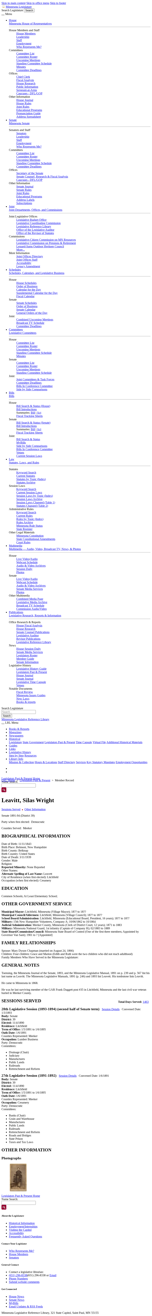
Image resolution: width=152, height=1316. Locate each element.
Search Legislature (12, 10)
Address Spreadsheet (28, 116)
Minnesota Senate (19, 123)
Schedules (15, 269)
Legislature (15, 742)
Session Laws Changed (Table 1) (35, 502)
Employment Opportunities (131, 762)
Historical (14, 738)
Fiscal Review (24, 692)
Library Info (16, 758)
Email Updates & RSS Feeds (26, 1306)
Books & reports (26, 702)
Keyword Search (26, 472)
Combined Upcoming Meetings (34, 319)
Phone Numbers (18, 1278)
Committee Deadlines (29, 70)
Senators (21, 133)
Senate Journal (24, 186)
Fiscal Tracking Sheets (29, 416)
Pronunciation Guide (28, 113)
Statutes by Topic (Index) (31, 479)
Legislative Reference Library (33, 226)
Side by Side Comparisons (31, 389)
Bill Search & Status (28, 439)
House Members (26, 33)
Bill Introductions (26, 409)
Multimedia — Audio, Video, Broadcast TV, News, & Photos (45, 549)
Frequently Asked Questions (25, 1236)
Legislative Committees (22, 332)
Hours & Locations (46, 762)
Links (12, 748)
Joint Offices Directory (29, 256)
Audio (34, 559)
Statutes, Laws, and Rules (24, 462)
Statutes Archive (25, 482)
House (12, 20)
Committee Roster (26, 56)
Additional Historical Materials (124, 742)
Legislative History (20, 752)
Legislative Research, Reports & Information (35, 615)
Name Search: (9, 1199)
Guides (13, 745)
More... (20, 249)
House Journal (24, 100)
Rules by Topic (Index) (29, 519)
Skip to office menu (37, 3)
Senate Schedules (26, 302)
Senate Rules (24, 189)
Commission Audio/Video (31, 608)
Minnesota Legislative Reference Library (25, 719)
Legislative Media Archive (31, 602)
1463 (146, 1001)
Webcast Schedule (27, 562)
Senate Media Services (29, 588)
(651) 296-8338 (18, 1275)
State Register (24, 529)
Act (39, 412)
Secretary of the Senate (29, 173)
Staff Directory (66, 762)
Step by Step (16, 755)
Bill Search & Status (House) (33, 406)
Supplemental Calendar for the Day (37, 292)
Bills (11, 392)
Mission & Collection (21, 762)
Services (81, 762)
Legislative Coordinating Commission (38, 223)
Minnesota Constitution (30, 535)
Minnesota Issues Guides (30, 695)
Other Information (35, 809)
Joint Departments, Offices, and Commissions (35, 209)
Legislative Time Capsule (31, 682)
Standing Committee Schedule (34, 63)
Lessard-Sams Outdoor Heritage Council (40, 246)
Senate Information (27, 662)
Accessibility (23, 263)
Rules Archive (24, 522)
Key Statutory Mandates (101, 762)
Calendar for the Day (28, 289)
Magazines (15, 732)
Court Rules (23, 542)
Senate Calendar (25, 309)
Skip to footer (58, 3)
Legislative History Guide (31, 668)
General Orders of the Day (31, 312)
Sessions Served (10, 809)
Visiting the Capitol (20, 1229)
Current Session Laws (29, 455)
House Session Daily (28, 648)
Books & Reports (19, 729)
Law (11, 459)
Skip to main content (13, 3)
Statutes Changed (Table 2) (32, 505)
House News (16, 1296)
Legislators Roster (26, 655)
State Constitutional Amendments (35, 539)
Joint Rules (22, 106)
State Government (33, 742)
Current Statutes (25, 475)
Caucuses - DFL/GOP (29, 93)
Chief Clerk (23, 76)
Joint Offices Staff (26, 259)
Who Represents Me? (29, 46)
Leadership (22, 36)
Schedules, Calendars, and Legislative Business (36, 273)
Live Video (22, 559)
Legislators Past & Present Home (20, 778)
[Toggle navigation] (2, 15)
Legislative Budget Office (31, 219)
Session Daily (24, 569)
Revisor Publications (28, 638)
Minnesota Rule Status (29, 525)
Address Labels (25, 199)
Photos (20, 572)
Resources (30, 755)
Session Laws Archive (29, 499)
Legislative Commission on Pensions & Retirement (46, 243)
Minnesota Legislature (19, 6)
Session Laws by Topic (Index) (34, 495)
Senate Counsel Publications (32, 632)
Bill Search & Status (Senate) (33, 422)
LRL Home (8, 780)
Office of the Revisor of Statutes (35, 233)
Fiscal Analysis (25, 80)
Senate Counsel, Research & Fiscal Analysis (42, 176)
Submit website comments (24, 1281)
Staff (19, 40)
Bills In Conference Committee (34, 386)
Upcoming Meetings (28, 60)
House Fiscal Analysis (29, 625)
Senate (13, 120)
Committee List (25, 53)
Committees (16, 329)
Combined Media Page (29, 598)
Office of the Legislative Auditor (35, 229)
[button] (18, 1177)
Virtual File (99, 742)
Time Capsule (84, 742)
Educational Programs (29, 110)
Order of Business (26, 286)
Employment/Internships (23, 1226)
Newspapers (16, 735)
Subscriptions (24, 203)
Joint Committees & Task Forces (35, 379)
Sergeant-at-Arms (26, 90)
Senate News (16, 1299)
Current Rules (24, 515)
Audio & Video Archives (31, 565)
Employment (23, 43)
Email (52, 1275)
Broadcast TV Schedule (30, 322)
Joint (11, 206)
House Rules (23, 103)
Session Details (111, 1009)
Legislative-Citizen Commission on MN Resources (46, 239)
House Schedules (26, 283)
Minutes (21, 66)
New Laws (22, 698)
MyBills (21, 442)
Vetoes (20, 452)
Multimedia (15, 545)
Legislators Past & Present (31, 672)
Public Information (27, 86)
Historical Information (22, 1223)
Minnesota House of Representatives (30, 23)
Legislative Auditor (27, 635)
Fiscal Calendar (25, 296)
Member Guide (25, 658)
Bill (33, 412)
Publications (16, 612)
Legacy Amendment (28, 266)
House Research (25, 83)
